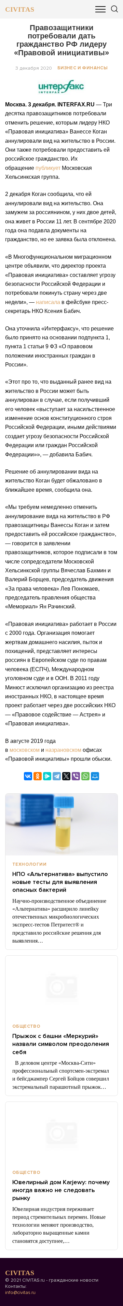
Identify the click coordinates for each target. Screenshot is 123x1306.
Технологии (29, 864)
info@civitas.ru (20, 1292)
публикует (48, 168)
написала (48, 302)
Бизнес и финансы (82, 68)
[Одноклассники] (37, 776)
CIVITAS (19, 9)
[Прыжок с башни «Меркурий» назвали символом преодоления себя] (61, 986)
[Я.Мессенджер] (47, 776)
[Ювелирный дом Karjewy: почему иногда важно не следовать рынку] (61, 1133)
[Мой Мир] (95, 776)
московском (25, 750)
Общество (26, 1026)
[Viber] (76, 776)
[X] (66, 776)
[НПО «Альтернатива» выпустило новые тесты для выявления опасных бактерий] (61, 824)
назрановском (63, 750)
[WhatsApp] (85, 776)
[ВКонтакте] (28, 776)
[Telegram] (57, 776)
